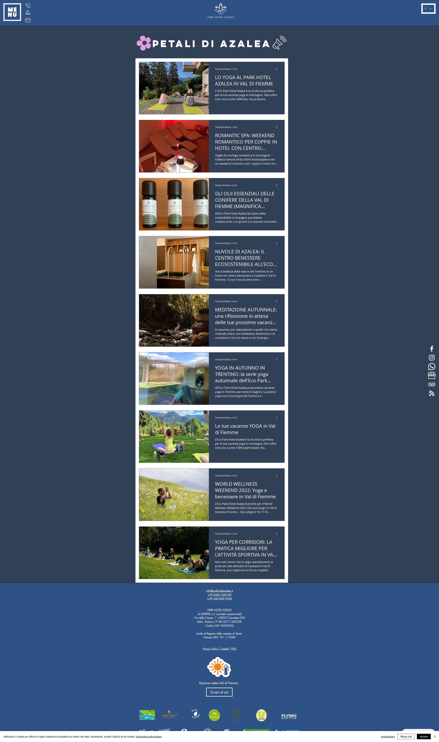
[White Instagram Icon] (432, 357)
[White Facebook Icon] (432, 349)
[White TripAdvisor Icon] (432, 384)
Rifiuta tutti (406, 736)
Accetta (424, 736)
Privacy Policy (210, 649)
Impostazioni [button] (388, 736)
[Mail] (28, 20)
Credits (225, 649)
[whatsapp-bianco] (432, 366)
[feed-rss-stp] (432, 393)
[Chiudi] (435, 736)
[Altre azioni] (278, 69)
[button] (12, 12)
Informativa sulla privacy (149, 736)
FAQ (233, 649)
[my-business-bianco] (432, 375)
